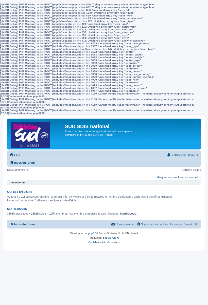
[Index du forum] (36, 134)
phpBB (92, 233)
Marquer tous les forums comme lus (179, 177)
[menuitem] (15, 155)
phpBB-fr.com (111, 237)
